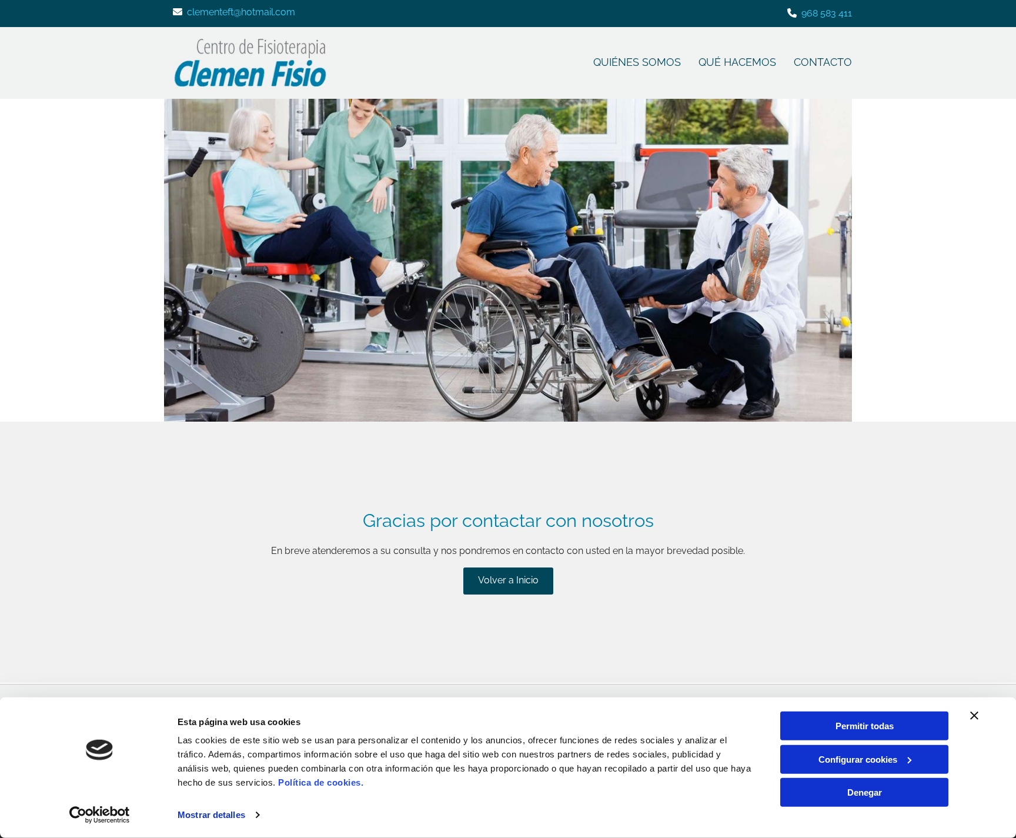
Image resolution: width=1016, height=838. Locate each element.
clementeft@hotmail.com (241, 12)
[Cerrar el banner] (974, 716)
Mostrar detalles (211, 815)
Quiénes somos (637, 62)
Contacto (823, 62)
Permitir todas (864, 726)
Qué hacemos (737, 62)
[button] (508, 581)
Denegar (864, 792)
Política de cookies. (320, 782)
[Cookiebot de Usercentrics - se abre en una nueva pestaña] (99, 815)
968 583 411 (826, 13)
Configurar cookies (857, 759)
